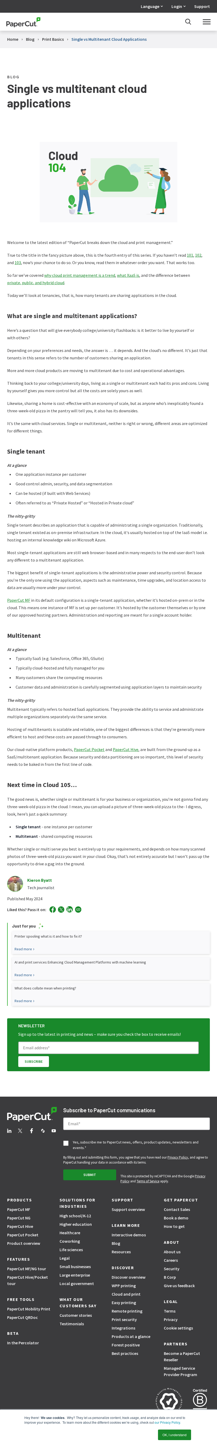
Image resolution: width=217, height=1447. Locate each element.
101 (190, 255)
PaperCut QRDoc (22, 1317)
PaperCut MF (18, 600)
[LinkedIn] (69, 909)
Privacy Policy (178, 1157)
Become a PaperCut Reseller (182, 1356)
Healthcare (70, 1232)
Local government (77, 1283)
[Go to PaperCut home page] (23, 22)
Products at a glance (131, 1336)
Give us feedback (179, 1285)
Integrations (123, 1328)
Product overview (23, 1243)
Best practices (125, 1353)
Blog (116, 1243)
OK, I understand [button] (174, 1434)
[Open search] (188, 21)
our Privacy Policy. (167, 1422)
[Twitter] (61, 909)
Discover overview (129, 1277)
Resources (121, 1251)
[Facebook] (52, 909)
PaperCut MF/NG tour (26, 1268)
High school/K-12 (75, 1215)
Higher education (76, 1224)
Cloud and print (126, 1294)
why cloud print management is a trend (79, 275)
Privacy (171, 1319)
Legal (65, 1258)
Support (202, 6)
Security (171, 1268)
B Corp (170, 1277)
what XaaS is (128, 275)
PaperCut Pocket (89, 749)
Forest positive (126, 1344)
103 (18, 262)
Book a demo (176, 1217)
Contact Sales (177, 1209)
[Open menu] (207, 21)
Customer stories (76, 1315)
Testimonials (72, 1323)
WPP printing (124, 1285)
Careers (171, 1260)
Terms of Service (148, 1181)
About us (172, 1251)
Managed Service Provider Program (180, 1371)
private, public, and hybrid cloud (35, 282)
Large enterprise (75, 1275)
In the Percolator (23, 1342)
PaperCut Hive (125, 749)
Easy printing (124, 1302)
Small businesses (75, 1266)
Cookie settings (178, 1328)
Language (150, 6)
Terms (169, 1311)
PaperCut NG (18, 1217)
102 (198, 255)
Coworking (70, 1241)
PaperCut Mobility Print (28, 1309)
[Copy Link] (78, 909)
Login (176, 6)
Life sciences (71, 1249)
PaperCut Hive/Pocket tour (27, 1280)
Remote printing (127, 1311)
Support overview (128, 1209)
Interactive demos (129, 1234)
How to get (174, 1226)
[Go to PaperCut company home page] (32, 1115)
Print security (124, 1319)
